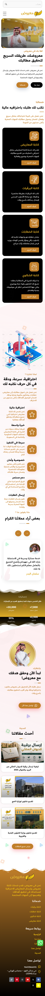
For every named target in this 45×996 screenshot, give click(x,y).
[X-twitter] (33, 979)
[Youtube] (27, 979)
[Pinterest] (17, 979)
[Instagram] (22, 979)
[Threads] (33, 985)
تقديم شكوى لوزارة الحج (22, 801)
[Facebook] (38, 979)
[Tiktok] (11, 979)
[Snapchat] (38, 985)
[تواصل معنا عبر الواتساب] (40, 943)
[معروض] (27, 13)
